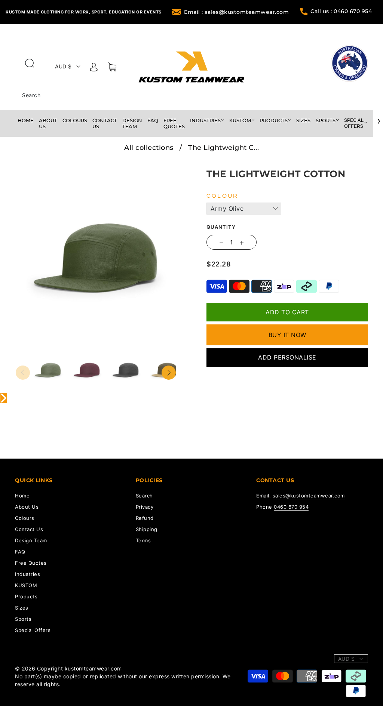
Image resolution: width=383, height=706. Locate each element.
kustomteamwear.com (93, 668)
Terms (143, 540)
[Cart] (112, 68)
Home (26, 120)
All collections (149, 148)
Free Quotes (174, 123)
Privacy (145, 507)
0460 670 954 (291, 507)
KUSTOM (240, 120)
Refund (145, 518)
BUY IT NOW (287, 335)
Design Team (132, 123)
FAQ (152, 120)
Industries (205, 120)
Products (274, 120)
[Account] (94, 68)
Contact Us (104, 123)
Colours (74, 120)
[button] (32, 164)
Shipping (146, 529)
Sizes (303, 120)
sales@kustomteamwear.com (309, 496)
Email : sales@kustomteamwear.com (236, 12)
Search (31, 95)
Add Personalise (287, 357)
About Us (48, 123)
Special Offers (354, 123)
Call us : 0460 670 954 (341, 11)
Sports (325, 120)
